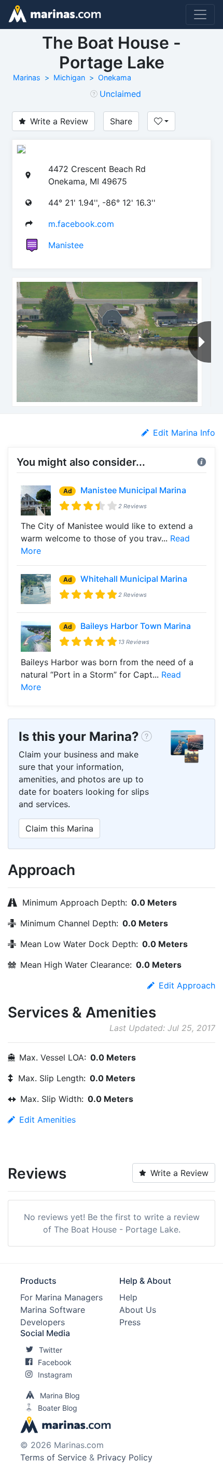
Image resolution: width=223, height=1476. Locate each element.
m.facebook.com (81, 224)
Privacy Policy (124, 1457)
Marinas (26, 77)
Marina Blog (60, 1395)
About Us (137, 1310)
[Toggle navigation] (200, 14)
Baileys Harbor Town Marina (135, 626)
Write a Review (59, 121)
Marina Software (52, 1310)
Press (130, 1322)
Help (128, 1297)
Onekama (114, 77)
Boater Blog (57, 1407)
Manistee (65, 245)
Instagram (55, 1374)
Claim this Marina (59, 828)
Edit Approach (187, 985)
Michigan (69, 77)
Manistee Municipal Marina (133, 490)
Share (121, 121)
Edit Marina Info (184, 432)
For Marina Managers (61, 1297)
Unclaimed (120, 94)
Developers (42, 1322)
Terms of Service (53, 1457)
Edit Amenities (47, 1119)
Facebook (55, 1362)
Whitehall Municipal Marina (133, 579)
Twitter (50, 1349)
